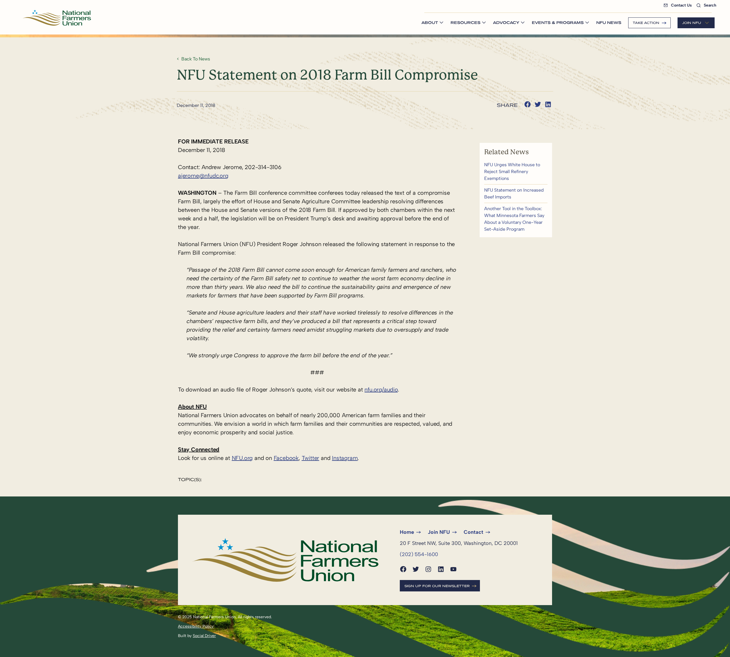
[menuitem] (679, 5)
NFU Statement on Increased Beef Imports (516, 193)
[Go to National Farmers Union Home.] (57, 18)
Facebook (286, 458)
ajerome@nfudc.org (203, 175)
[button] (527, 104)
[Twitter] (415, 569)
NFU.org (242, 458)
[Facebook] (403, 569)
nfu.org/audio (381, 389)
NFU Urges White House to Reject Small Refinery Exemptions (516, 171)
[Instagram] (428, 569)
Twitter (310, 458)
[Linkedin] (441, 569)
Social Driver (204, 635)
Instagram (345, 458)
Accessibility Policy (196, 626)
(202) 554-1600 (419, 554)
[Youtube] (453, 569)
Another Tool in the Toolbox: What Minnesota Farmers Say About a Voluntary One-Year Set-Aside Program (516, 219)
